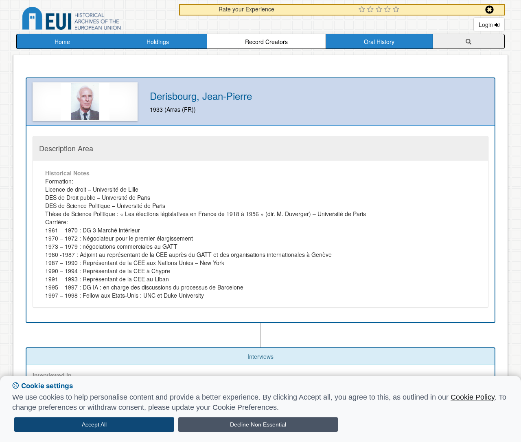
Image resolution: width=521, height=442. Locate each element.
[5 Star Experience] (397, 10)
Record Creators (266, 42)
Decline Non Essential (258, 424)
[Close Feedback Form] (489, 9)
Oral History (379, 42)
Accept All (94, 424)
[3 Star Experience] (380, 10)
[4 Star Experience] (388, 10)
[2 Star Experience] (371, 10)
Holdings (158, 42)
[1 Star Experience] (363, 10)
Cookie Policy (473, 397)
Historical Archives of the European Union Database (94, 20)
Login (487, 24)
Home (62, 42)
